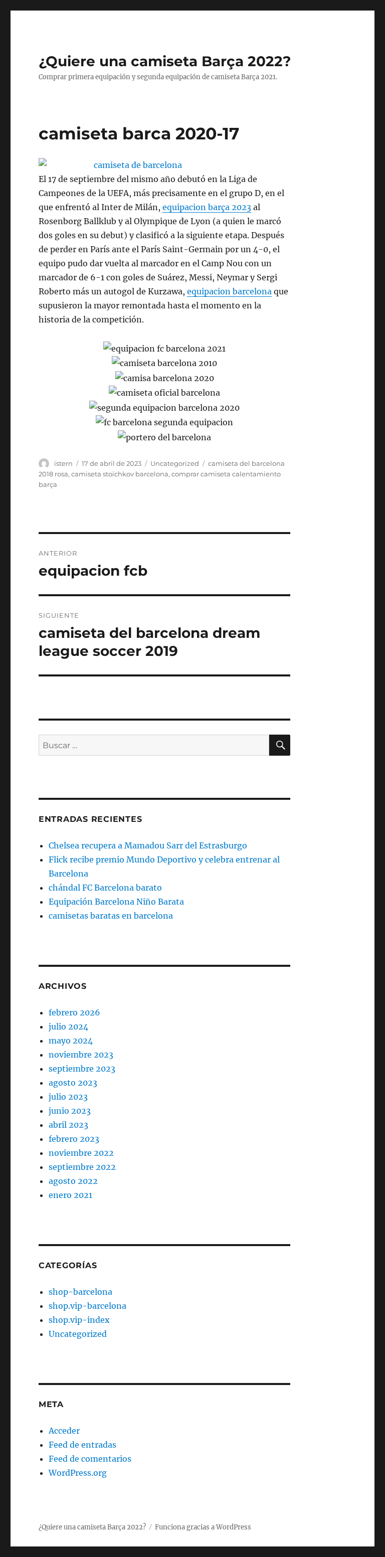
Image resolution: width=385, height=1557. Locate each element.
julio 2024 (68, 1026)
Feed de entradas (82, 1445)
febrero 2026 (74, 1012)
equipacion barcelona (229, 291)
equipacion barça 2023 (206, 207)
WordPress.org (78, 1473)
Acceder (64, 1431)
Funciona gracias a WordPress (203, 1527)
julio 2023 (68, 1097)
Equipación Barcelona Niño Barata (116, 902)
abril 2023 (68, 1125)
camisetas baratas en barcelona (111, 916)
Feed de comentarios (90, 1459)
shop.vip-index (79, 1320)
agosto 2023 (73, 1083)
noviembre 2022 (81, 1153)
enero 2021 (70, 1195)
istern (63, 463)
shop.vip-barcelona (87, 1306)
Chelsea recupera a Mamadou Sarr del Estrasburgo (148, 845)
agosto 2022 (73, 1181)
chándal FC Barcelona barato (105, 888)
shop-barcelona (80, 1292)
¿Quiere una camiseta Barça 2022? (165, 61)
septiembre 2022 (82, 1167)
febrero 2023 (74, 1139)
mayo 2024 (71, 1040)
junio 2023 (70, 1111)
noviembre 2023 (81, 1055)
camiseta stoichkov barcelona (119, 474)
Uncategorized (174, 463)
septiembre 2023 (82, 1069)
